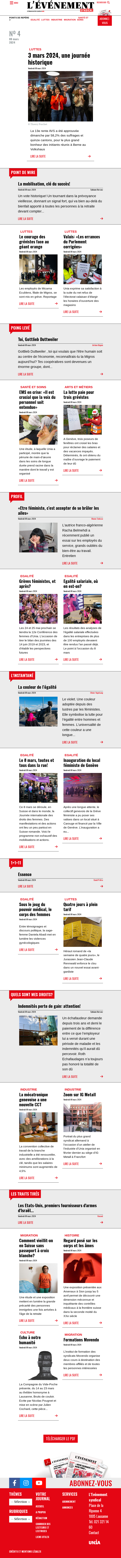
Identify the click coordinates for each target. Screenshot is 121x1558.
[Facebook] (14, 1483)
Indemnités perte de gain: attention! (49, 1006)
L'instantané (22, 675)
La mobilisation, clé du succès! (44, 184)
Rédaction (41, 1518)
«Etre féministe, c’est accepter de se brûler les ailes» (58, 510)
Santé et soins (82, 19)
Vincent (100, 1216)
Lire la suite (38, 156)
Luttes (45, 20)
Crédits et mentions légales (25, 1551)
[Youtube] (39, 1483)
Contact (94, 1532)
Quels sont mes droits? (32, 994)
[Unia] (94, 1542)
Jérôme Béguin (97, 345)
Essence (25, 874)
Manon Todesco (97, 518)
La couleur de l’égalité (37, 687)
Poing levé (20, 328)
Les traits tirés (25, 1194)
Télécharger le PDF (60, 1438)
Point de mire (23, 172)
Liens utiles (42, 1537)
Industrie (56, 20)
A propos (41, 1512)
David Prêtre (98, 880)
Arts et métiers (79, 387)
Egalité (35, 20)
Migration (70, 20)
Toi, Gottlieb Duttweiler (38, 339)
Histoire (72, 1235)
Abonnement (69, 1501)
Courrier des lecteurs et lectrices (43, 1527)
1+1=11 (16, 863)
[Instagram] (26, 1483)
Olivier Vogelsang (96, 692)
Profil (17, 496)
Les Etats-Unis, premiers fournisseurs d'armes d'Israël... (57, 1207)
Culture (27, 1332)
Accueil (40, 1506)
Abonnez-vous (105, 21)
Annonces (67, 1507)
